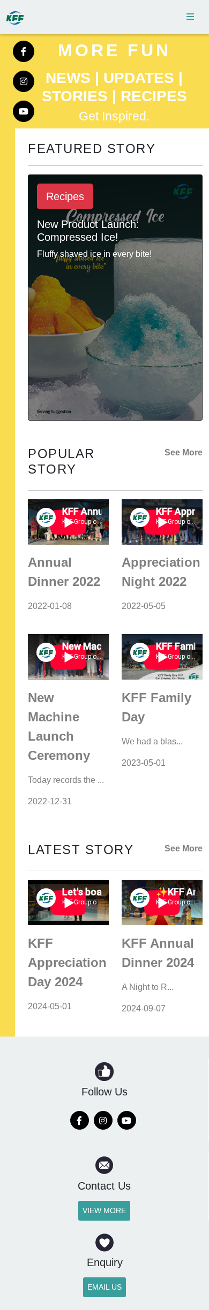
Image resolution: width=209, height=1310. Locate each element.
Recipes (65, 196)
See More (184, 452)
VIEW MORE (104, 1210)
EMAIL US (104, 1287)
